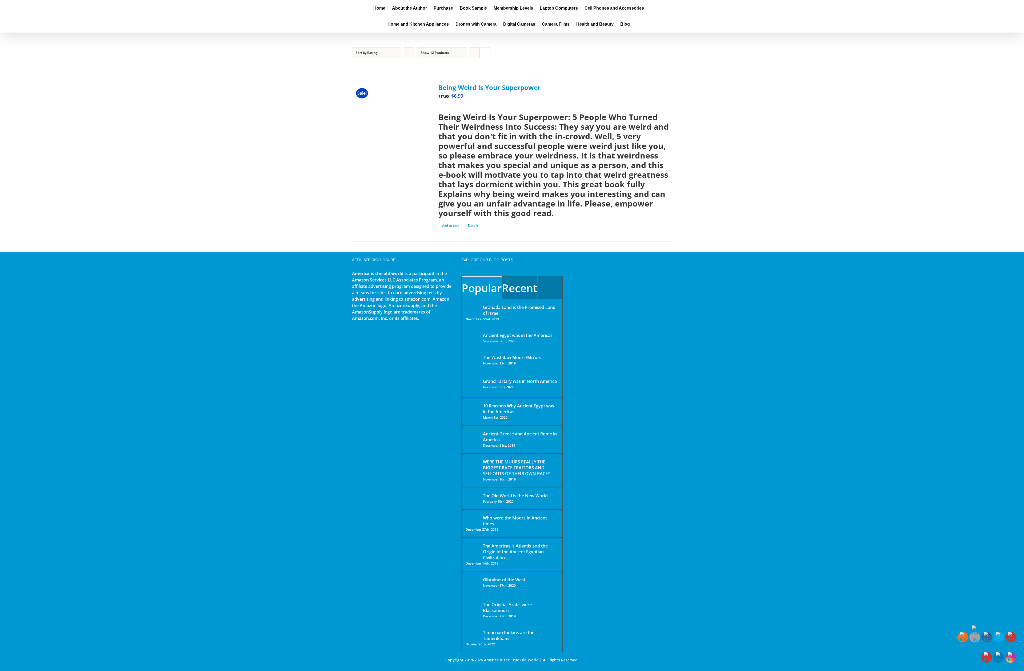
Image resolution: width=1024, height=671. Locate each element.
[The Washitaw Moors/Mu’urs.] (472, 361)
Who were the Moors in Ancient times (515, 521)
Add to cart (450, 225)
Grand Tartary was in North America (520, 381)
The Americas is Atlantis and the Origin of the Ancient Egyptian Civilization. (515, 552)
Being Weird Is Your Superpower (489, 87)
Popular (482, 288)
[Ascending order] (409, 52)
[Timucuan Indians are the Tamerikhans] (472, 634)
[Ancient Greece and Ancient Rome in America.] (472, 438)
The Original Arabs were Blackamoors (507, 607)
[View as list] (485, 52)
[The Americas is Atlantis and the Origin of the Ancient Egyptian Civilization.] (472, 550)
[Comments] (550, 287)
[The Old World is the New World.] (472, 498)
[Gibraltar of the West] (472, 584)
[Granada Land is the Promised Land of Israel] (472, 307)
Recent (519, 288)
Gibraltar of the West (504, 580)
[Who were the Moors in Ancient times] (472, 518)
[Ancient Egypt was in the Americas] (472, 336)
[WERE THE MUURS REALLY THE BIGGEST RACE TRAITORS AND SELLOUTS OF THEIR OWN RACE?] (472, 469)
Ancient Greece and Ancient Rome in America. (520, 437)
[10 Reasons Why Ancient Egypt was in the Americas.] (472, 411)
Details (473, 225)
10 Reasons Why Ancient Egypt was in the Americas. (518, 409)
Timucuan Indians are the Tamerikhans (508, 635)
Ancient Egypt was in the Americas (518, 335)
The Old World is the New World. (516, 496)
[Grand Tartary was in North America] (472, 385)
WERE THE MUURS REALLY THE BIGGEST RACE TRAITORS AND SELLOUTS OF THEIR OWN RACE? (516, 468)
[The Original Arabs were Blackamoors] (472, 609)
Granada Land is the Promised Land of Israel (519, 310)
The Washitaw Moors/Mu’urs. (512, 357)
